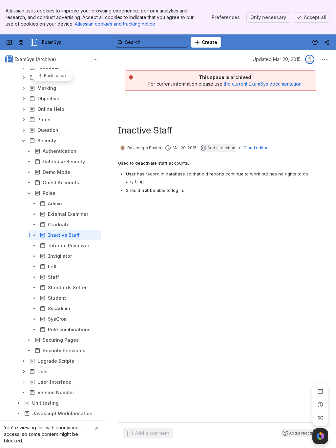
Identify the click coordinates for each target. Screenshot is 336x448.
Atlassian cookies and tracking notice (115, 24)
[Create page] (320, 418)
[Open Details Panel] (320, 404)
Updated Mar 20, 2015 (277, 59)
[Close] (97, 428)
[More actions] (95, 59)
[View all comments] (320, 391)
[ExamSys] (34, 42)
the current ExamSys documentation (263, 84)
